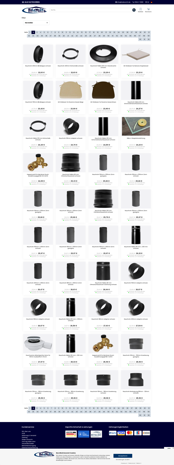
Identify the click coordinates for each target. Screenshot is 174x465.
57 (139, 36)
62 (148, 39)
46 (90, 36)
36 (46, 36)
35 (42, 36)
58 (144, 36)
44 (81, 36)
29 (140, 32)
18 (93, 32)
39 (59, 36)
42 (72, 36)
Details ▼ (138, 463)
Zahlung (24, 437)
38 (55, 36)
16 (85, 32)
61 (144, 39)
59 (148, 36)
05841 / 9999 (138, 2)
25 (123, 32)
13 (73, 32)
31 (148, 32)
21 (106, 32)
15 (81, 32)
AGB (23, 433)
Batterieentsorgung (29, 446)
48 (99, 36)
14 (77, 32)
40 (64, 36)
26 (127, 32)
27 (131, 32)
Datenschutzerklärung (30, 448)
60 (140, 39)
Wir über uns (26, 431)
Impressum (124, 463)
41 (68, 36)
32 (29, 36)
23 (114, 32)
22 (110, 32)
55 (130, 36)
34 (37, 36)
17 (89, 32)
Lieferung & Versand (29, 436)
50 (108, 36)
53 (121, 36)
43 (76, 36)
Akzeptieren (122, 456)
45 (86, 36)
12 (70, 32)
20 (102, 32)
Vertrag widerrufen (28, 442)
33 (33, 36)
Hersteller (29, 23)
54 (126, 36)
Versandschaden (28, 444)
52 (117, 36)
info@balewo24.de (123, 2)
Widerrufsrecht (27, 440)
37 (50, 36)
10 (62, 32)
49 (104, 36)
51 (112, 36)
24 (118, 32)
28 (136, 32)
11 (66, 32)
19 (97, 32)
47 (95, 36)
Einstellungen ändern (123, 459)
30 (145, 32)
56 (135, 36)
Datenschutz (131, 463)
